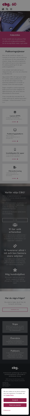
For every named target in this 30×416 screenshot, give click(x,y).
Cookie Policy (10, 395)
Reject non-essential (15, 405)
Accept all (15, 400)
